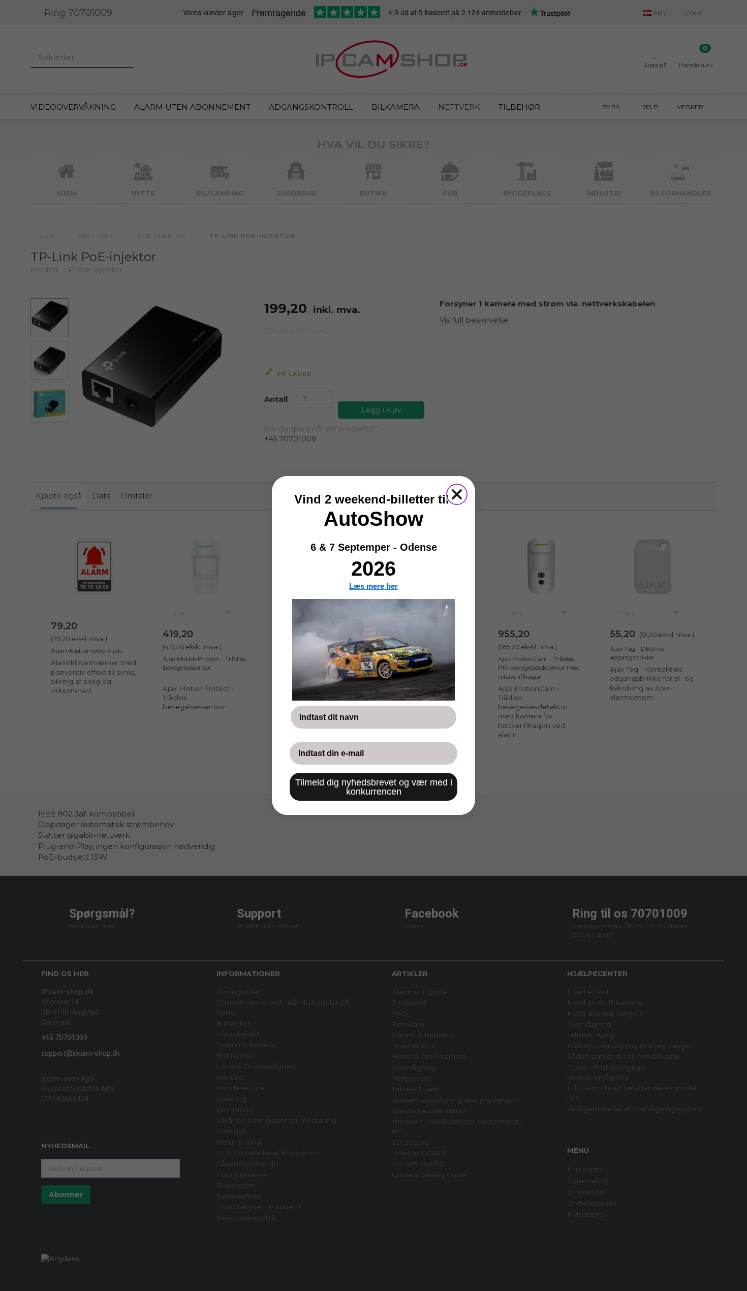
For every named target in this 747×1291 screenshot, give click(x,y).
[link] (373, 650)
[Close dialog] (457, 494)
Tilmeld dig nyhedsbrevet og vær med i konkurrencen (373, 787)
